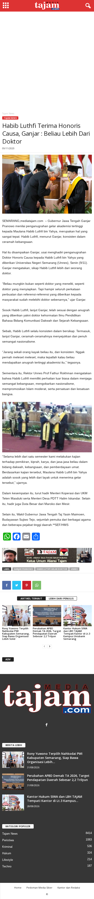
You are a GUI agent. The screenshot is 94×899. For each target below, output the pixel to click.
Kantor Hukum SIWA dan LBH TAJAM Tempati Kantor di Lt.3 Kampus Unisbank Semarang (76, 633)
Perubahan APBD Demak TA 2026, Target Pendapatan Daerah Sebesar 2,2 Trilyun (47, 632)
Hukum (6, 853)
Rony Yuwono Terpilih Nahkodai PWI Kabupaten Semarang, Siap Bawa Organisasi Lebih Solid (16, 633)
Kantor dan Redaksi (68, 887)
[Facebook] (47, 725)
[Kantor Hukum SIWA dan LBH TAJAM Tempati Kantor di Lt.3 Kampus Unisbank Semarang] (77, 615)
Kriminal (7, 846)
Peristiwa (8, 840)
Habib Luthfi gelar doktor (52, 569)
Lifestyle (7, 859)
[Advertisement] (47, 61)
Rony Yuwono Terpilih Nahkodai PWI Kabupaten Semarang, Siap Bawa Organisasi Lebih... (54, 757)
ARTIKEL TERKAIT (31, 598)
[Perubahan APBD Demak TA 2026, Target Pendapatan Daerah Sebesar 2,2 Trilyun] (47, 615)
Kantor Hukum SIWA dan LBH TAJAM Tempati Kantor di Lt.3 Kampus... (54, 798)
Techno (6, 866)
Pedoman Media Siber (39, 887)
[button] (87, 6)
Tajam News (10, 118)
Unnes (74, 569)
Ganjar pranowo (23, 569)
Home (17, 887)
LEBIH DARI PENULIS (61, 598)
